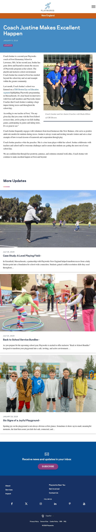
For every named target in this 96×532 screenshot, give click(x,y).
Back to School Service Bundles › (21, 340)
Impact (8, 494)
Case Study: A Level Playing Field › (22, 256)
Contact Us (53, 493)
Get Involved (54, 489)
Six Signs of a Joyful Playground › (21, 421)
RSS (61, 521)
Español (49, 516)
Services (8, 490)
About (7, 486)
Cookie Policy (54, 521)
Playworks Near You (57, 485)
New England (48, 16)
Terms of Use (44, 521)
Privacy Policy (34, 521)
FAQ (65, 521)
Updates (8, 45)
